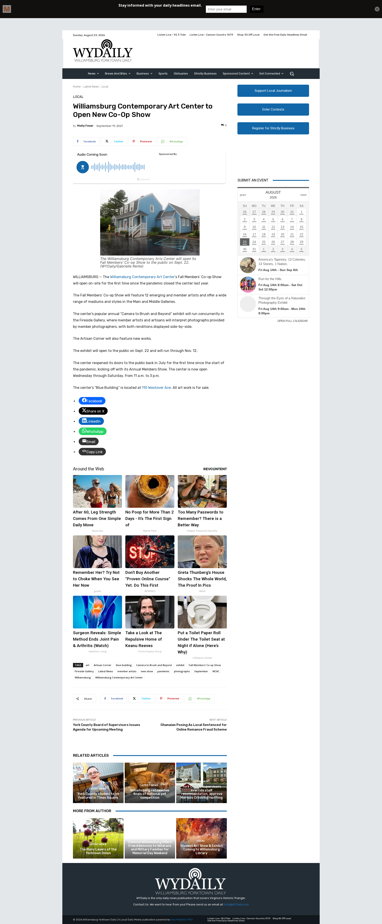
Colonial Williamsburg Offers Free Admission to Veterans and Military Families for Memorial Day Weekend (150, 847)
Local (104, 86)
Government (201, 781)
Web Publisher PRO (182, 919)
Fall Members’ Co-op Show (205, 665)
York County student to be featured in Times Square (98, 796)
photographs (182, 671)
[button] (291, 73)
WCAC (215, 671)
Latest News (91, 86)
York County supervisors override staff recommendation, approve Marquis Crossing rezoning (202, 792)
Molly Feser (85, 125)
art (87, 665)
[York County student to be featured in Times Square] (98, 783)
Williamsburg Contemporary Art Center (142, 277)
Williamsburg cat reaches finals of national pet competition (149, 794)
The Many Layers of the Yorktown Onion (98, 851)
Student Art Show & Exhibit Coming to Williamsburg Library (201, 849)
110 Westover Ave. (157, 388)
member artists (126, 671)
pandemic (163, 671)
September (201, 671)
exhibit (180, 665)
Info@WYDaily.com (236, 904)
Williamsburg (83, 677)
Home (77, 86)
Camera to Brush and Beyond (154, 665)
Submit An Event (252, 180)
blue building (124, 665)
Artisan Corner (102, 665)
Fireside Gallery (84, 671)
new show (147, 671)
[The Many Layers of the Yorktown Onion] (98, 838)
